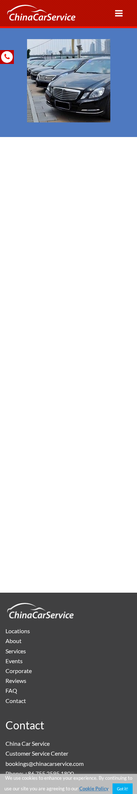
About (13, 640)
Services (15, 650)
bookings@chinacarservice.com (44, 763)
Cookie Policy (94, 788)
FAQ (11, 690)
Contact (15, 700)
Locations (17, 630)
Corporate (18, 670)
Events (14, 660)
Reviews (15, 680)
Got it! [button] (122, 788)
